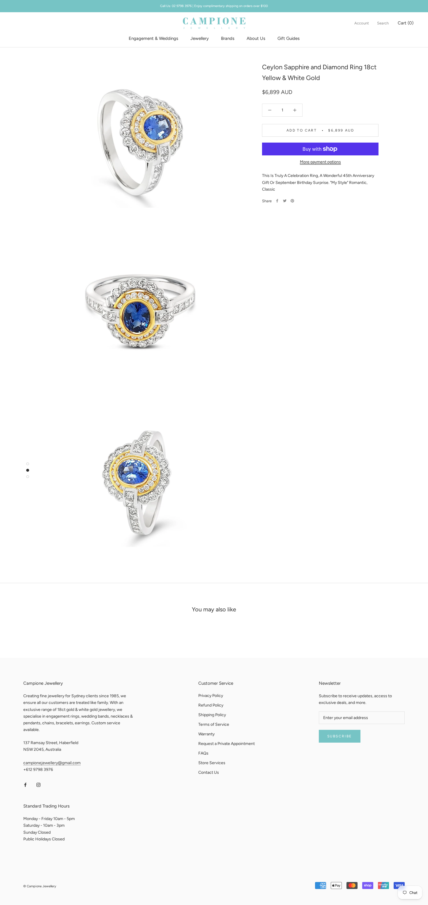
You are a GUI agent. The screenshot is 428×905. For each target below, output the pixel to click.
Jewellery (199, 38)
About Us (256, 38)
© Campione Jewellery (39, 886)
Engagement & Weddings (153, 38)
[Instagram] (38, 784)
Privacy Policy (210, 695)
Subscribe (339, 736)
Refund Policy (210, 705)
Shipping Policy (212, 714)
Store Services (211, 762)
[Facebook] (277, 201)
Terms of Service (213, 724)
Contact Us (208, 772)
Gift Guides (288, 38)
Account (361, 23)
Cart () (405, 23)
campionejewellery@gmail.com (52, 762)
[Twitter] (284, 201)
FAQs (203, 753)
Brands (227, 38)
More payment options (320, 161)
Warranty (206, 734)
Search (383, 23)
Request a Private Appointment (226, 743)
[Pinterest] (292, 201)
